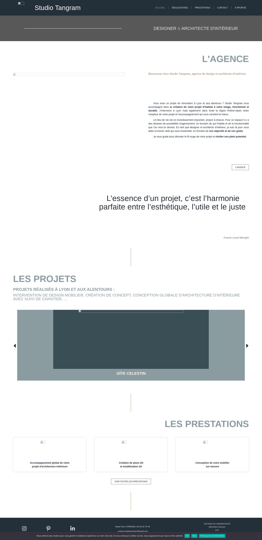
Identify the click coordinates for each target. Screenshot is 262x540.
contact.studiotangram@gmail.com (133, 531)
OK (187, 536)
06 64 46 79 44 (143, 527)
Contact (222, 8)
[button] (14, 346)
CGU (217, 530)
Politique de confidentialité (217, 524)
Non (194, 536)
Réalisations (180, 8)
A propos (240, 8)
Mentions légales (217, 527)
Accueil (160, 8)
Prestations (202, 8)
